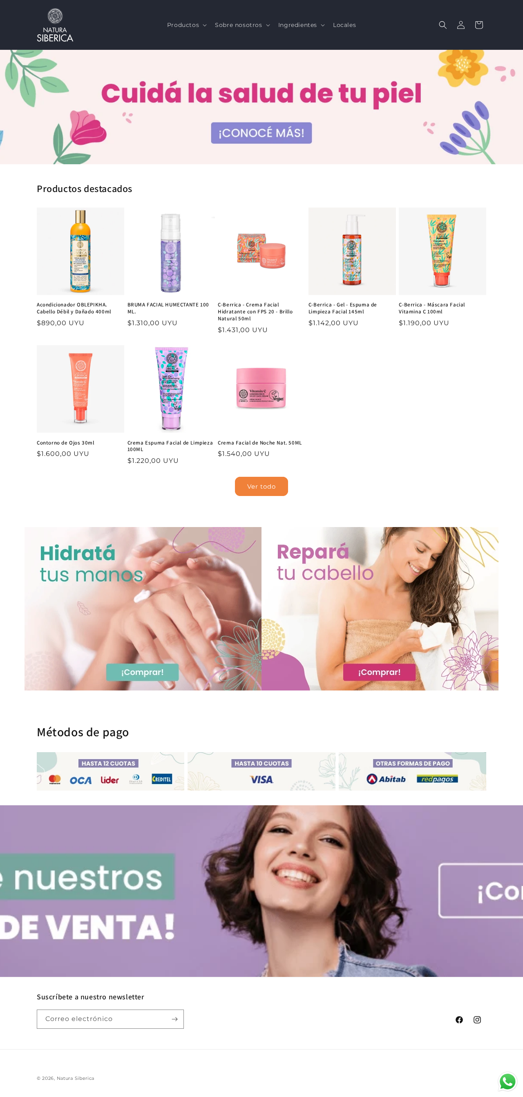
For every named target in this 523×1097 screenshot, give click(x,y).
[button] (186, 25)
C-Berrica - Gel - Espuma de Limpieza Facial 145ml (342, 308)
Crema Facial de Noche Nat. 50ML (260, 443)
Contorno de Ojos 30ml (65, 443)
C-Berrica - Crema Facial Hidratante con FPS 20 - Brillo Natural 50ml (255, 312)
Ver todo (261, 486)
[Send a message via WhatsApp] (507, 1081)
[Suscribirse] (174, 1019)
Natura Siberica (76, 1078)
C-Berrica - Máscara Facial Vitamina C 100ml (432, 308)
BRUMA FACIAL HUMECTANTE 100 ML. (168, 308)
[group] (261, 107)
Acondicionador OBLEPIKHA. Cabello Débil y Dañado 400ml (74, 308)
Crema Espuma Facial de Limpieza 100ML (170, 446)
